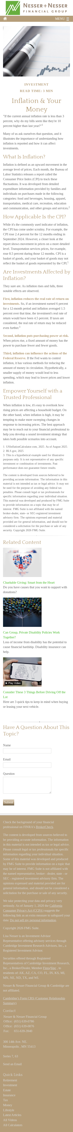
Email (7, 759)
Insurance (9, 1095)
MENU (60, 18)
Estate (7, 1090)
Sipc (53, 968)
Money (7, 1105)
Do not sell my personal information (33, 920)
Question (9, 773)
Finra (46, 968)
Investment (10, 1085)
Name (7, 745)
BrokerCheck (44, 827)
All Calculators (12, 1125)
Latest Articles (12, 1115)
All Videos (10, 1120)
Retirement (10, 1080)
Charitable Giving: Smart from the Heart (29, 582)
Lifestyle (8, 1110)
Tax (5, 1100)
